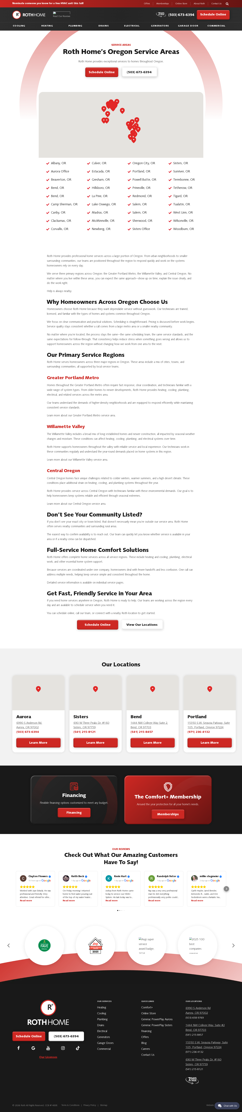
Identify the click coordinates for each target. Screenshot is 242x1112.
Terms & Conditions (70, 1105)
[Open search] (227, 3)
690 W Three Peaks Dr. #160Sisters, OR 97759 (91, 725)
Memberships (162, 4)
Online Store (181, 4)
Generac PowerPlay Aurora (156, 1019)
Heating (47, 26)
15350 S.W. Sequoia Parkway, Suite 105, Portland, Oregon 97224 (209, 725)
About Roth (199, 4)
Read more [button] (26, 901)
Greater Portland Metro (73, 378)
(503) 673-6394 (27, 732)
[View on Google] (23, 878)
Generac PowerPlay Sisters (156, 1025)
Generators (160, 26)
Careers (145, 1049)
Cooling (19, 26)
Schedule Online (98, 625)
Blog (144, 1043)
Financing (74, 813)
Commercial (216, 26)
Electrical (131, 26)
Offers (147, 4)
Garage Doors (105, 1043)
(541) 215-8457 (142, 732)
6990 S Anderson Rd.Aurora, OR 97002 (29, 725)
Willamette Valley (66, 427)
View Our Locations (142, 625)
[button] (15, 888)
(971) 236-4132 (199, 732)
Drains (103, 26)
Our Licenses (48, 1057)
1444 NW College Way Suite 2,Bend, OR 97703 (149, 725)
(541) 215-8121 (84, 732)
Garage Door (188, 26)
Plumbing (75, 26)
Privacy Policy (89, 1105)
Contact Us (216, 4)
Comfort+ (147, 1007)
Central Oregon (63, 471)
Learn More (38, 743)
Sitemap (103, 1105)
